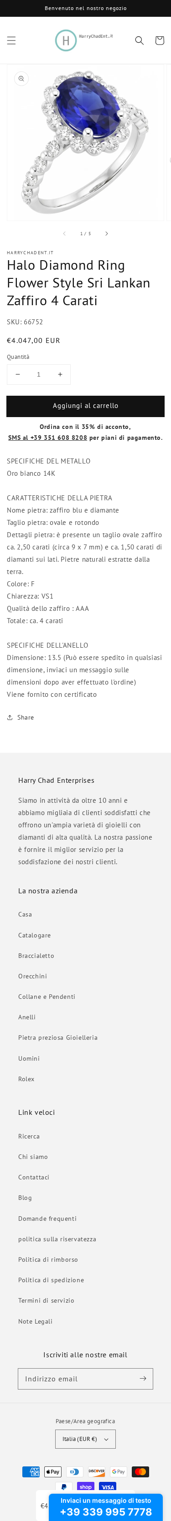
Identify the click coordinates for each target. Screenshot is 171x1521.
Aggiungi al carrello (86, 405)
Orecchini (32, 976)
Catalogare (34, 935)
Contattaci (34, 1177)
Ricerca (29, 1136)
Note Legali (35, 1321)
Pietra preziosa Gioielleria (58, 1037)
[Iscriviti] (143, 1379)
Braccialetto (36, 956)
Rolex (26, 1079)
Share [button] (25, 717)
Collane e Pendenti (47, 996)
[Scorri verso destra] (106, 233)
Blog (25, 1198)
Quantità (18, 357)
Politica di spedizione (51, 1280)
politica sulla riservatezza (57, 1239)
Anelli (27, 1017)
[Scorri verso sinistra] (65, 233)
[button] (11, 40)
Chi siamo (33, 1157)
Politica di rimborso (48, 1259)
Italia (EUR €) (80, 1439)
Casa (25, 914)
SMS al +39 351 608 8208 (47, 437)
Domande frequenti (47, 1218)
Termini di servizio (46, 1300)
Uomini (29, 1058)
